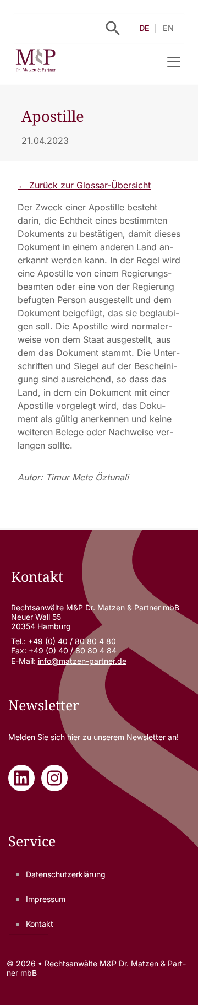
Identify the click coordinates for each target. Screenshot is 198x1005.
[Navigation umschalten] (174, 62)
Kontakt (39, 923)
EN (168, 28)
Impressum (45, 899)
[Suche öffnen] (113, 28)
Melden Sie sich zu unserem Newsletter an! (93, 737)
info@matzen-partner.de (82, 661)
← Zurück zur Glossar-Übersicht (84, 185)
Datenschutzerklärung (66, 874)
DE (144, 28)
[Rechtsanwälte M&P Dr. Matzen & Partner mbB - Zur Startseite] (35, 61)
